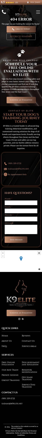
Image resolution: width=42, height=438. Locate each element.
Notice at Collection (22, 433)
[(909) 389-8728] (4, 14)
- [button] (2, 256)
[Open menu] (38, 12)
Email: (8, 207)
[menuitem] (11, 335)
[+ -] (21, 261)
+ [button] (2, 253)
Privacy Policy (10, 431)
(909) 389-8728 (8, 399)
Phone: (8, 215)
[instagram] (19, 319)
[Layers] (39, 253)
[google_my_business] (22, 319)
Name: (8, 199)
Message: (9, 223)
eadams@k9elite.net (12, 404)
